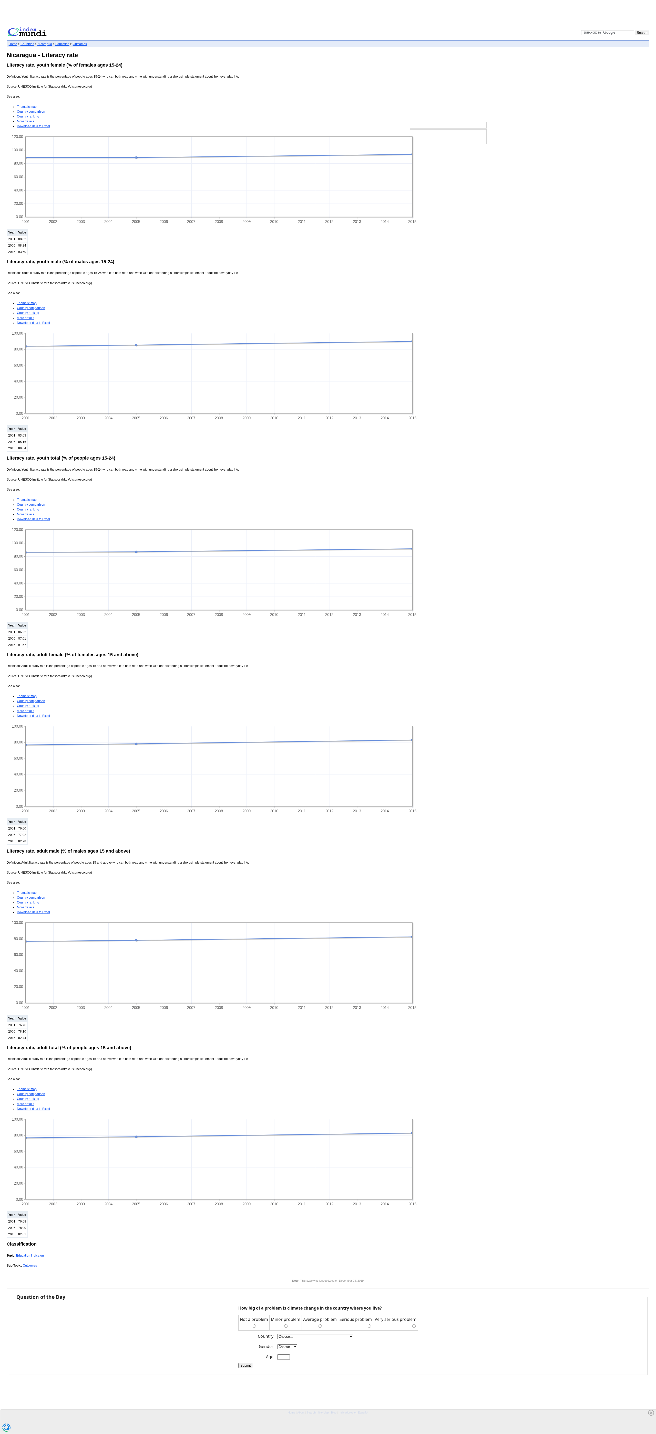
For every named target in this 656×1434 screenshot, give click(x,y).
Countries (27, 44)
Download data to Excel (33, 126)
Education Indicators (30, 1255)
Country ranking (28, 116)
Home (13, 44)
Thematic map (27, 107)
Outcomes (80, 44)
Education (62, 44)
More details (25, 121)
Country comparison (31, 111)
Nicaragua (44, 44)
